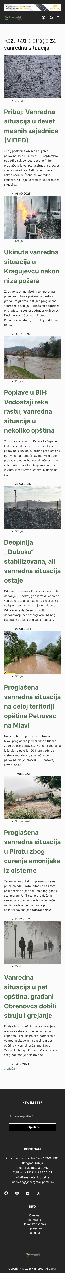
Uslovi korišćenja (34, 1224)
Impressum (34, 1228)
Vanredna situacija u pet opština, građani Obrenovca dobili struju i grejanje (30, 996)
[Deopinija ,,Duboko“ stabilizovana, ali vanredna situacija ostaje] (32, 507)
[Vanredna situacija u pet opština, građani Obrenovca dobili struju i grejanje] (32, 942)
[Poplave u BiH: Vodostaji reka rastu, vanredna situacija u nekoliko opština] (32, 357)
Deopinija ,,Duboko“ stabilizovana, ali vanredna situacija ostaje (32, 561)
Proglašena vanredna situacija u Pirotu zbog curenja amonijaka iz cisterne (32, 851)
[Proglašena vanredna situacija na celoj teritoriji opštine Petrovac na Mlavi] (32, 652)
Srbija (19, 100)
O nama (34, 1215)
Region (19, 381)
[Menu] (59, 18)
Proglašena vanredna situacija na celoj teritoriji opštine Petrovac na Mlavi (32, 706)
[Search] (51, 17)
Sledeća (10, 1068)
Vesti (27, 821)
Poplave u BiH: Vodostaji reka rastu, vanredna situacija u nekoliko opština (29, 411)
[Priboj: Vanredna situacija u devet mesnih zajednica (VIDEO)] (32, 76)
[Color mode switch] (43, 18)
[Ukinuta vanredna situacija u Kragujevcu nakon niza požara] (32, 217)
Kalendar (34, 1232)
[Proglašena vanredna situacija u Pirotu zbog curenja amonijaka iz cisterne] (32, 797)
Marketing (34, 1219)
